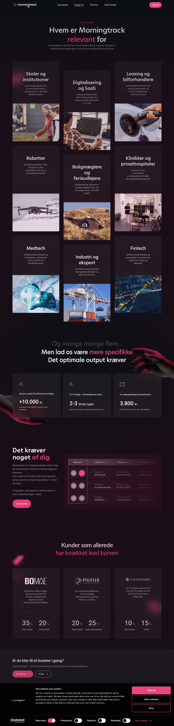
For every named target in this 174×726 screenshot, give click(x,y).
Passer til (78, 4)
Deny (151, 708)
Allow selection (151, 699)
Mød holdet (110, 4)
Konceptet (63, 4)
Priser (41, 674)
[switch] (78, 720)
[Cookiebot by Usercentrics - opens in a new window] (17, 721)
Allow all (151, 690)
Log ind (155, 5)
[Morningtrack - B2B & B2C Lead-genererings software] (25, 5)
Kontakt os (21, 674)
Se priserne (21, 503)
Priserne (94, 4)
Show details (141, 720)
